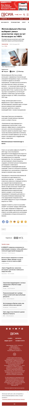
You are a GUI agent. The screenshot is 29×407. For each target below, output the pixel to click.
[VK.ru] (15, 238)
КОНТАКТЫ (18, 338)
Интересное (5, 307)
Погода (4, 288)
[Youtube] (16, 328)
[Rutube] (19, 328)
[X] (22, 238)
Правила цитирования (17, 374)
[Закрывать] (27, 392)
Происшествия (15, 22)
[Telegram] (20, 238)
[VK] (6, 328)
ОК (14, 404)
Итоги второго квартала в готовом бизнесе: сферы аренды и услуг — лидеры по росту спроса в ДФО (12, 259)
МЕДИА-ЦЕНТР (8, 340)
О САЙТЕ (10, 338)
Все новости (5, 22)
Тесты (4, 298)
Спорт (24, 22)
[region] (14, 399)
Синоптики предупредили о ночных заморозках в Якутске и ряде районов (14, 284)
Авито (3, 229)
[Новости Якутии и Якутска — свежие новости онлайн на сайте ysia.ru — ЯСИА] (7, 14)
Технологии (5, 44)
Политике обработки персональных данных (13, 399)
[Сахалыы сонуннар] (18, 14)
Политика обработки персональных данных (14, 388)
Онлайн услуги (20, 340)
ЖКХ (4, 315)
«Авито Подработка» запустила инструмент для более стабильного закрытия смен (13, 269)
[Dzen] (12, 71)
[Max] (22, 328)
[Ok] (9, 328)
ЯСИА (6, 46)
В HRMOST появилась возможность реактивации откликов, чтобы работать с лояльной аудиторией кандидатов (14, 249)
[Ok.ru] (17, 238)
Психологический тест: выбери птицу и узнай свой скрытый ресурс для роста (14, 294)
